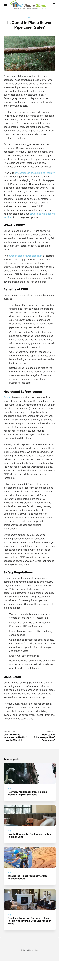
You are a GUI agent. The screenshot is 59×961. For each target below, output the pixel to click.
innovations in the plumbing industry (35, 172)
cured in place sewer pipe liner (25, 255)
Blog (30, 18)
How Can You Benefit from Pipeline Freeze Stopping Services (27, 793)
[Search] (54, 5)
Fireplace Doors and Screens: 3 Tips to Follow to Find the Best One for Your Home (29, 921)
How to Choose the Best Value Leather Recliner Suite (29, 835)
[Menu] (5, 4)
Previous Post (15, 736)
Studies (8, 397)
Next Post (44, 736)
